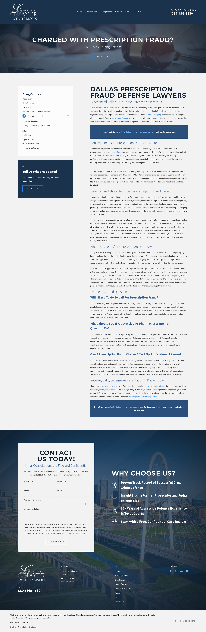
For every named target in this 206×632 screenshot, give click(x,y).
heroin (101, 389)
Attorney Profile (121, 575)
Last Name (61, 481)
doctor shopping (154, 114)
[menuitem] (45, 99)
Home (117, 571)
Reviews (118, 593)
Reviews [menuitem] (118, 12)
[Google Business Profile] (181, 571)
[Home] (23, 11)
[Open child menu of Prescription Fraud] (68, 116)
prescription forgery (120, 118)
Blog (117, 597)
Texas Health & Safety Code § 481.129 (105, 107)
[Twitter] (176, 571)
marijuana (94, 389)
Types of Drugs (121, 584)
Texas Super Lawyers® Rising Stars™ (142, 396)
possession (149, 386)
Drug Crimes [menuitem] (107, 12)
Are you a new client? (32, 500)
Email (59, 490)
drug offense (117, 152)
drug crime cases (109, 386)
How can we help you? (33, 509)
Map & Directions (67, 581)
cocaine (111, 389)
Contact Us (119, 601)
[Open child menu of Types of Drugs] (68, 139)
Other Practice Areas (123, 588)
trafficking (161, 386)
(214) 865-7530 (182, 13)
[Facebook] (170, 571)
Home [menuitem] (79, 12)
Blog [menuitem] (127, 12)
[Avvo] (186, 571)
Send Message (56, 541)
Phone (26, 490)
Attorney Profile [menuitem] (92, 12)
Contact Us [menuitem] (137, 12)
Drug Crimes (120, 580)
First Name (28, 481)
